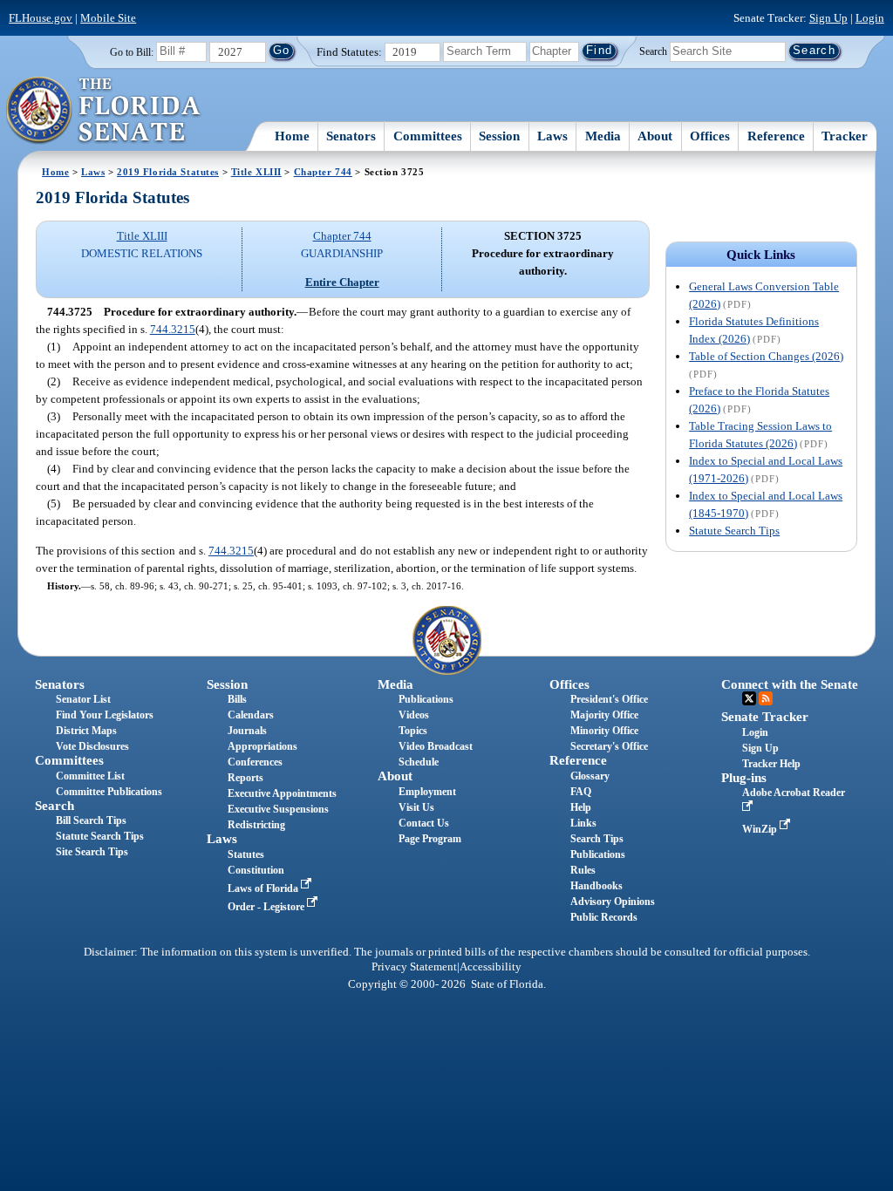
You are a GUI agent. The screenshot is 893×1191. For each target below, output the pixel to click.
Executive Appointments (282, 793)
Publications (426, 699)
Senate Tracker (764, 717)
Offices (710, 136)
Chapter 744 (323, 172)
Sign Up (828, 17)
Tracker (844, 136)
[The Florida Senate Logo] (104, 111)
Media (603, 136)
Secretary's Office (609, 746)
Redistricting (256, 825)
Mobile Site (108, 17)
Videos (414, 715)
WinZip (761, 829)
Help (580, 807)
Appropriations (262, 746)
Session (499, 136)
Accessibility (490, 967)
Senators (351, 136)
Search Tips (597, 839)
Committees (427, 136)
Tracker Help (771, 764)
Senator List (83, 699)
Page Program (430, 839)
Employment (427, 792)
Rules (583, 870)
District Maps (86, 731)
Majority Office (604, 715)
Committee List (90, 776)
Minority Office (604, 731)
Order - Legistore (267, 907)
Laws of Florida (264, 888)
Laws (552, 136)
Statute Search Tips (734, 530)
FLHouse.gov (40, 17)
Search (653, 50)
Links (583, 823)
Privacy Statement (414, 967)
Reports (245, 778)
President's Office (609, 699)
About (654, 136)
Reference (776, 136)
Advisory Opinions (612, 901)
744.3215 (172, 329)
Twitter (749, 698)
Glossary (590, 776)
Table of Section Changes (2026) (766, 356)
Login (870, 17)
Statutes (246, 854)
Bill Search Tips (91, 820)
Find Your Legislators (104, 715)
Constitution (256, 870)
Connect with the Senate (789, 684)
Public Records (603, 917)
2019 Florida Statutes (168, 172)
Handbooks (596, 886)
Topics (413, 731)
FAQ (580, 792)
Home (292, 136)
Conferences (255, 762)
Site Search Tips (92, 852)
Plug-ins (744, 778)
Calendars (251, 715)
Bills (237, 699)
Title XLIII (256, 172)
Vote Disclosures (92, 746)
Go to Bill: (131, 52)
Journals (247, 731)
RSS (766, 698)
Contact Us (424, 823)
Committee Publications (109, 792)
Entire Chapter (342, 282)
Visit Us (416, 807)
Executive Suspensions (278, 809)
